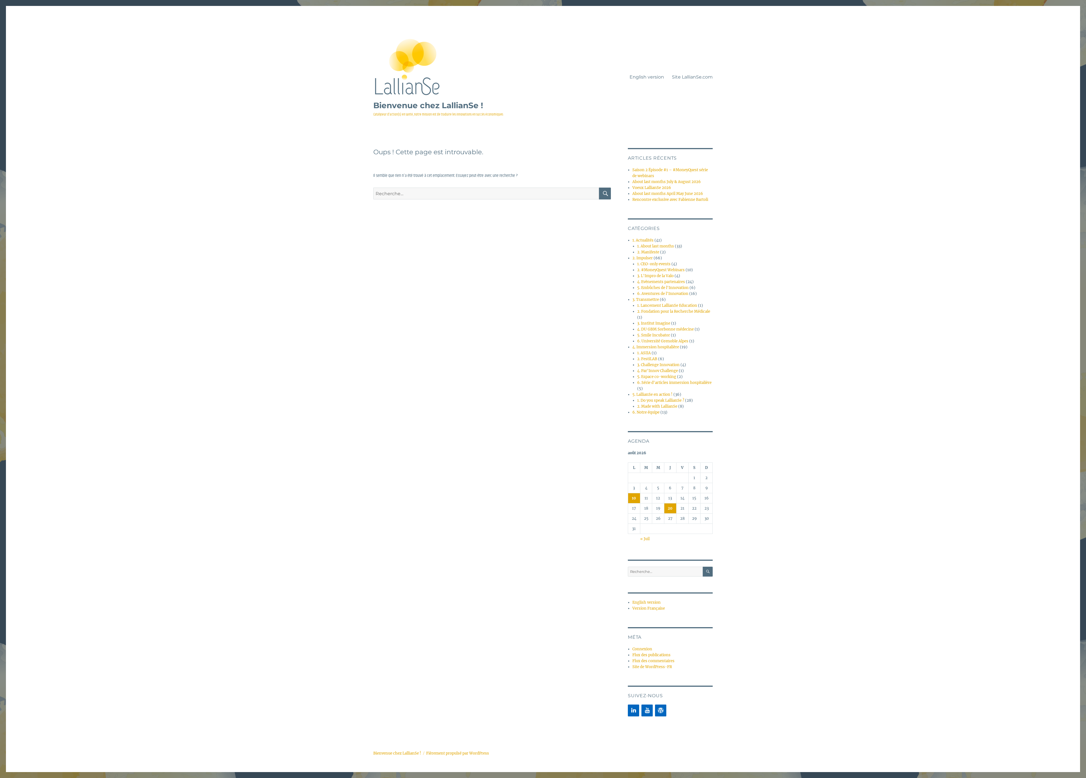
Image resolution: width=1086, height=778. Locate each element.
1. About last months (655, 246)
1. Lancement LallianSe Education (667, 305)
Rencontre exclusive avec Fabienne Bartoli (670, 199)
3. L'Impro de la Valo (655, 275)
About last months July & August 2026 (666, 181)
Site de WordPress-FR (652, 666)
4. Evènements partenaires (661, 281)
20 (670, 508)
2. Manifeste (648, 252)
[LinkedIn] (633, 710)
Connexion (642, 649)
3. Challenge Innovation (658, 364)
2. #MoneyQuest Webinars (661, 270)
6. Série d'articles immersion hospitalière (674, 382)
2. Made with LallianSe (657, 406)
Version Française (648, 608)
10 (634, 498)
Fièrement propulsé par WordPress (457, 753)
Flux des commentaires (653, 661)
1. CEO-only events (654, 264)
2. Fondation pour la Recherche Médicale (673, 311)
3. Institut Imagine (653, 323)
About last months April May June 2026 (667, 193)
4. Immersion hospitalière (655, 347)
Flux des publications (651, 655)
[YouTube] (647, 710)
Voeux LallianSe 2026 (651, 187)
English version (647, 77)
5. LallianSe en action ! (652, 394)
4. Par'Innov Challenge (657, 370)
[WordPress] (660, 710)
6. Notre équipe (646, 412)
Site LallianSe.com (692, 77)
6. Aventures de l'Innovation (662, 293)
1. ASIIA (644, 353)
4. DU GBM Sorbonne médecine (665, 329)
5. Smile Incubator (653, 335)
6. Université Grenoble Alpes (662, 341)
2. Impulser (642, 258)
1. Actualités (643, 240)
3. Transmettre (645, 299)
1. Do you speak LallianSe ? (660, 400)
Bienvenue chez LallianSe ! (428, 105)
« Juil (645, 538)
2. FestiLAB (647, 359)
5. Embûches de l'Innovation (663, 287)
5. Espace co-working (656, 376)
